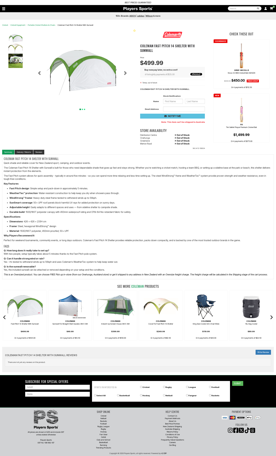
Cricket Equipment (17, 25)
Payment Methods (172, 418)
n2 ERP (164, 453)
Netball (168, 395)
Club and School (103, 440)
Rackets (215, 395)
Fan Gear (103, 434)
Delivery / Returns (24, 152)
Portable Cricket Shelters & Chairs (41, 25)
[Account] (265, 8)
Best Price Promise (172, 424)
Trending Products (103, 448)
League (192, 387)
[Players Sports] (138, 9)
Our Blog (172, 445)
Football (215, 387)
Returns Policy (172, 432)
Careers (172, 442)
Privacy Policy (172, 437)
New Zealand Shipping (172, 426)
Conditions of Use (172, 434)
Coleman (137, 286)
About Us (172, 421)
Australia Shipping (172, 429)
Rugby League (103, 426)
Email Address (152, 109)
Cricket (5, 25)
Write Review (263, 352)
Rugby (168, 387)
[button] (3, 8)
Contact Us (172, 416)
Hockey (146, 395)
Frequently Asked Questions (172, 440)
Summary (8, 152)
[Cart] (271, 8)
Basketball (124, 395)
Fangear (192, 395)
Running (103, 445)
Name (156, 101)
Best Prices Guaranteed (138, 2)
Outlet (103, 437)
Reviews (39, 152)
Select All (101, 395)
